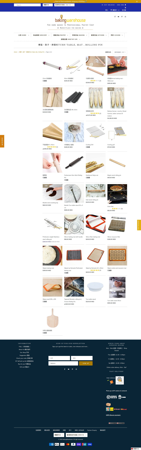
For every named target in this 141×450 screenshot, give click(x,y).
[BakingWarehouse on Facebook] (115, 16)
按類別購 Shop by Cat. (69, 39)
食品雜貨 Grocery (40, 35)
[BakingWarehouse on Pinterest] (122, 16)
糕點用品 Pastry (60, 35)
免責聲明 (38, 430)
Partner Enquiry (92, 430)
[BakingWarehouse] (70, 22)
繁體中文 (47, 4)
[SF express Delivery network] (108, 406)
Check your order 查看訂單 (24, 358)
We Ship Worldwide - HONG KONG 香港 (114, 5)
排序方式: (108, 52)
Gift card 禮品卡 (24, 367)
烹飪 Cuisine (116, 35)
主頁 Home (22, 35)
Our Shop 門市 (24, 352)
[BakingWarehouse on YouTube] (118, 16)
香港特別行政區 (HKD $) (63, 4)
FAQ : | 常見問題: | (24, 346)
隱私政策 (47, 430)
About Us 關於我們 (24, 349)
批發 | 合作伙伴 (79, 430)
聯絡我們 (102, 430)
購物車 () (116, 10)
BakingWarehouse (68, 439)
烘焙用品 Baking (78, 35)
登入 (107, 10)
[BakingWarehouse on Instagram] (125, 16)
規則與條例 (56, 430)
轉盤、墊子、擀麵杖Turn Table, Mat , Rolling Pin (70, 44)
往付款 (124, 10)
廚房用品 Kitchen (98, 35)
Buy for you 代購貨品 (24, 364)
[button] (136, 449)
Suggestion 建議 (24, 355)
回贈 (64, 430)
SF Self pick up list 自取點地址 (24, 361)
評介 (70, 430)
